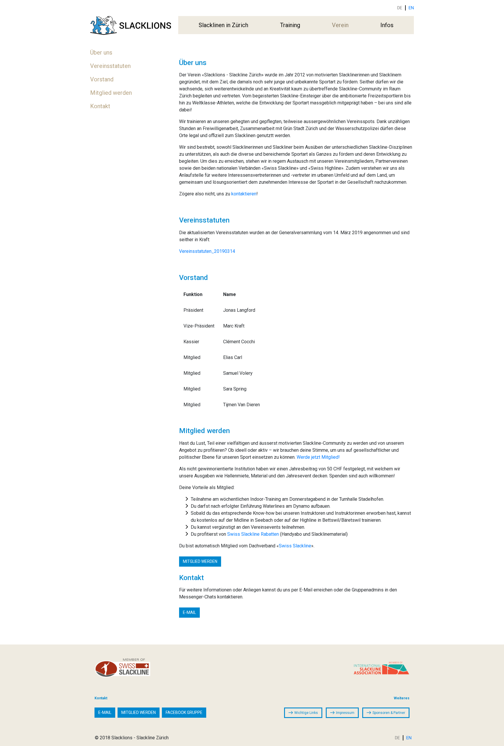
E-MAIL (189, 612)
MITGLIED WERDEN (200, 561)
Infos (386, 25)
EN (411, 7)
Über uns (101, 52)
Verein (340, 25)
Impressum (345, 713)
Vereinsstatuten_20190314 (207, 251)
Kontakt (100, 106)
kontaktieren (243, 194)
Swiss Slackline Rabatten (253, 534)
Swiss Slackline (295, 546)
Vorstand (101, 79)
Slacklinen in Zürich (223, 25)
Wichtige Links (306, 713)
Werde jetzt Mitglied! (318, 457)
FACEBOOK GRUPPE (184, 712)
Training (290, 25)
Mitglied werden (111, 92)
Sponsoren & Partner (388, 713)
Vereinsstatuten (110, 65)
